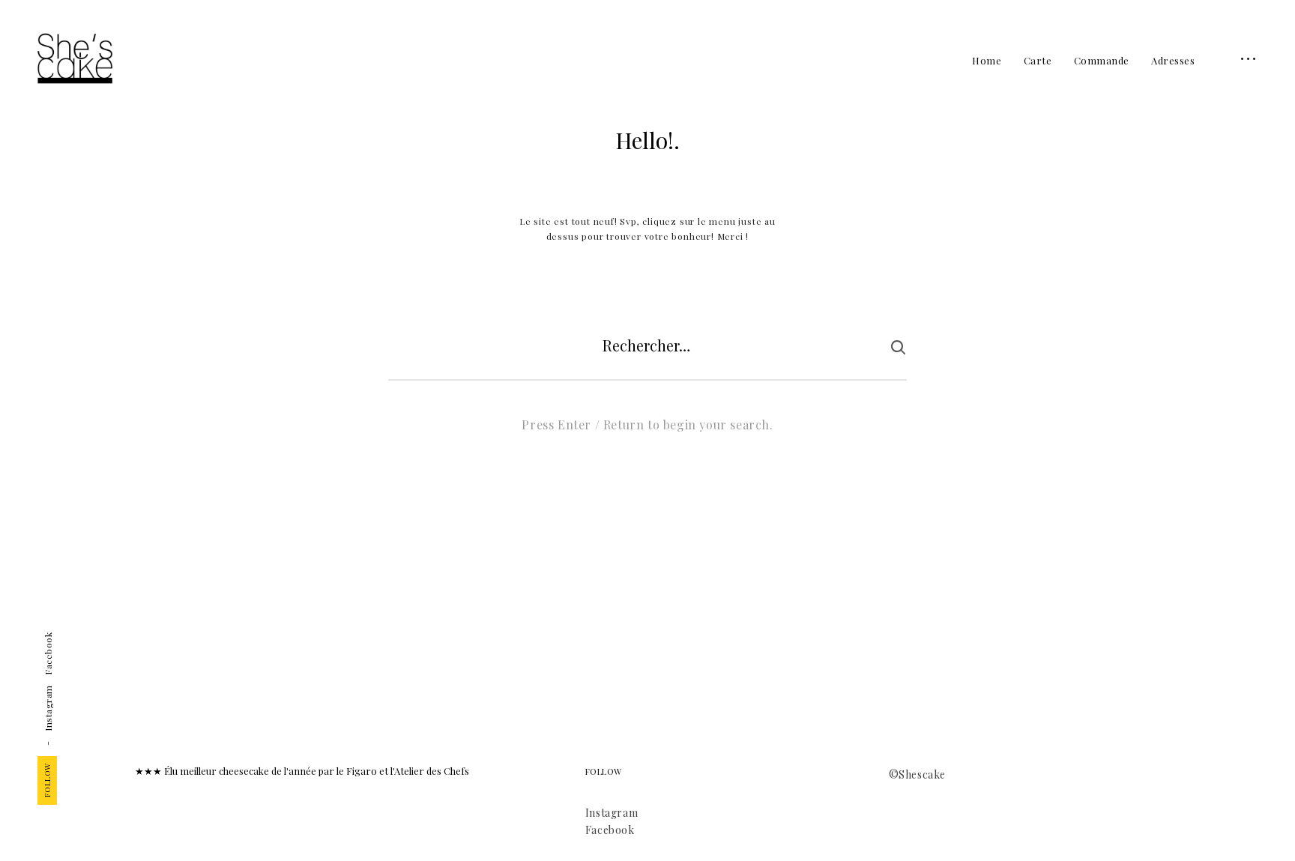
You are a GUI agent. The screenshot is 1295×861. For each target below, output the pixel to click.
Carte (1038, 60)
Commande (1101, 60)
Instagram (48, 708)
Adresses (1173, 60)
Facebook (48, 653)
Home (986, 60)
